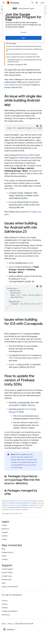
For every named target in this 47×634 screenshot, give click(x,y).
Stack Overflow (7, 572)
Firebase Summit (7, 552)
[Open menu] (3, 2)
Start (23, 38)
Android (4, 601)
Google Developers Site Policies (17, 507)
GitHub (4, 539)
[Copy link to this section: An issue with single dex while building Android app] (13, 105)
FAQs (3, 583)
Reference (5, 529)
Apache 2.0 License (29, 505)
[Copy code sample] (41, 126)
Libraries (5, 536)
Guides (4, 525)
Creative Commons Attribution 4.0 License (23, 503)
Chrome (4, 604)
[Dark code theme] (37, 126)
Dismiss (23, 32)
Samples (5, 532)
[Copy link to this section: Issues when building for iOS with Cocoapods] (6, 328)
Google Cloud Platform (10, 611)
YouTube (5, 559)
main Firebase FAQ (11, 85)
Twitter (4, 556)
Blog (3, 549)
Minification (22, 155)
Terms (4, 624)
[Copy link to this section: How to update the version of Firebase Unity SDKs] (24, 384)
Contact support (7, 569)
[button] (23, 479)
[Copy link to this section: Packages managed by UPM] (13, 494)
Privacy (10, 624)
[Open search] (32, 2)
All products (6, 615)
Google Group (7, 576)
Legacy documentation (10, 587)
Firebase (5, 608)
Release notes (6, 579)
